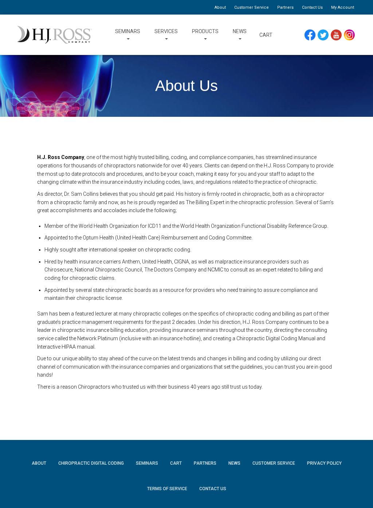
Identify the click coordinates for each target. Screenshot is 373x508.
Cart (265, 35)
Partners (285, 7)
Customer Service (251, 7)
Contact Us (312, 7)
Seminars (127, 31)
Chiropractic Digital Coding (91, 463)
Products (205, 31)
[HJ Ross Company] (54, 35)
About (220, 7)
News (240, 31)
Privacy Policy (324, 463)
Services (166, 31)
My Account (342, 7)
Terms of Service (167, 488)
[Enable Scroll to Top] (358, 492)
